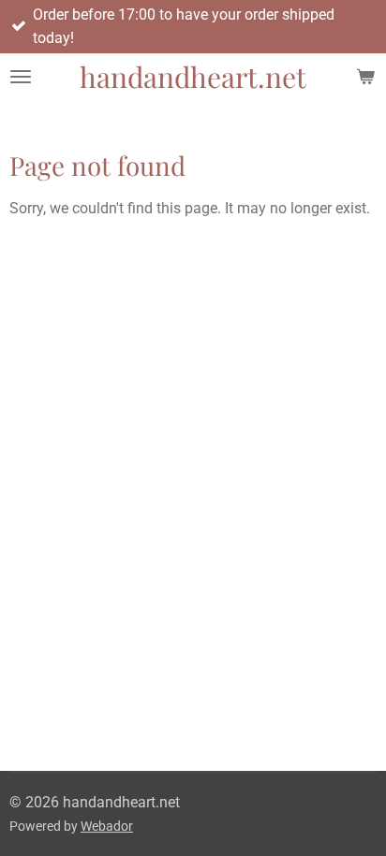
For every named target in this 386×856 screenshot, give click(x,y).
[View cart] (365, 76)
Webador (107, 826)
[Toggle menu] (20, 76)
